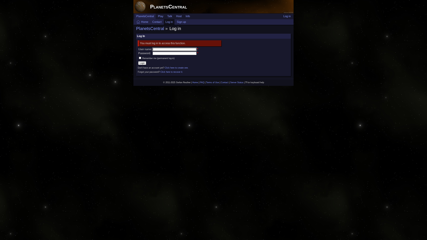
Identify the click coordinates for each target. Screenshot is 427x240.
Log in (287, 16)
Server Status (237, 82)
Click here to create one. (176, 67)
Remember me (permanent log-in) (158, 58)
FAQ (202, 82)
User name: (145, 49)
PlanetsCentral (168, 7)
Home (144, 21)
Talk (169, 16)
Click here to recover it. (171, 72)
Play (160, 16)
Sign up (181, 21)
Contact (156, 21)
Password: (144, 53)
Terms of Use (212, 82)
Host (179, 16)
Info (188, 16)
